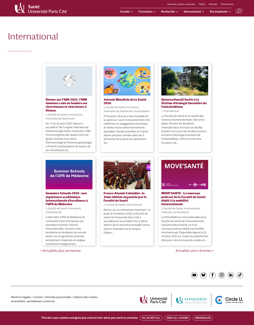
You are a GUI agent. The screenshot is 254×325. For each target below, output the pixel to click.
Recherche (168, 11)
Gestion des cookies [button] (85, 297)
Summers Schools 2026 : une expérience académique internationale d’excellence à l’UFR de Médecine (67, 198)
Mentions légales (21, 297)
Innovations (75, 114)
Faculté (125, 11)
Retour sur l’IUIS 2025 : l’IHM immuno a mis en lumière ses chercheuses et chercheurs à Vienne (66, 105)
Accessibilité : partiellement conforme (33, 301)
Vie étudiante (219, 11)
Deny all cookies (178, 318)
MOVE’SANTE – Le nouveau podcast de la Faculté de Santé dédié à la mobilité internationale (183, 198)
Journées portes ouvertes (181, 4)
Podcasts (166, 212)
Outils (202, 4)
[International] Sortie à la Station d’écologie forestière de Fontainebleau (184, 103)
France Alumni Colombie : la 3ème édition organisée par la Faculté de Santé (125, 196)
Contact (38, 297)
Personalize (203, 318)
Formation (145, 11)
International (192, 11)
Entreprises (227, 4)
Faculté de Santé (57, 114)
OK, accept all (151, 318)
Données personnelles (58, 297)
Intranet (213, 4)
